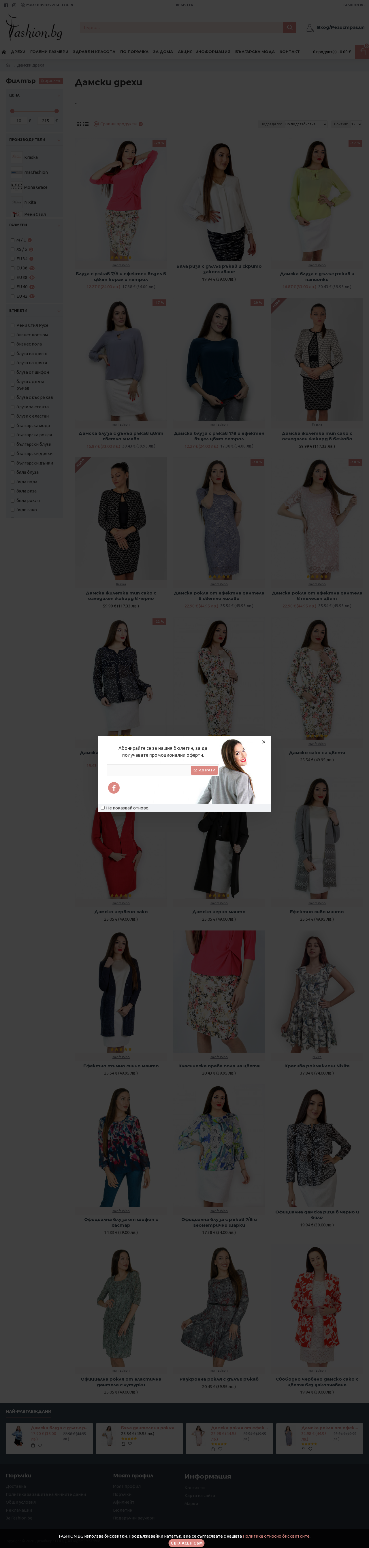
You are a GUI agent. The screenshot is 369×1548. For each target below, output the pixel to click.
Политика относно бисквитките (276, 1536)
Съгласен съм (187, 1543)
